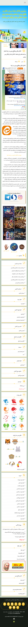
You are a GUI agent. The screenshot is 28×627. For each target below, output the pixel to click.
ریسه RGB (22, 386)
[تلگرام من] (19, 604)
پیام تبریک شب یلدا (20, 559)
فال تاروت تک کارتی (20, 489)
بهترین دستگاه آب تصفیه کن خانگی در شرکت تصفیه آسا (13, 529)
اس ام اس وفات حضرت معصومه (18, 274)
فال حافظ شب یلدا (20, 556)
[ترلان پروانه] (14, 46)
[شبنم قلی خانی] (6, 46)
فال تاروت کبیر (21, 483)
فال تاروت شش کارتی (20, 501)
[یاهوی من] (23, 604)
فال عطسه (22, 580)
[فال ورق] (8, 235)
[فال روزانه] (8, 212)
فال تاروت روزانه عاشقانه (19, 513)
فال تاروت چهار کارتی (20, 495)
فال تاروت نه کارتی (20, 504)
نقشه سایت (7, 616)
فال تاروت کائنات (21, 486)
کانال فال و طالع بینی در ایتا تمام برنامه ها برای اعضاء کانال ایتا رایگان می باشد (15, 54)
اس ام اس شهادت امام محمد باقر (18, 277)
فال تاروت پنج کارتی (20, 498)
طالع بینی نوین (21, 583)
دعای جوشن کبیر (21, 351)
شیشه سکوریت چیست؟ (19, 537)
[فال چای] (20, 235)
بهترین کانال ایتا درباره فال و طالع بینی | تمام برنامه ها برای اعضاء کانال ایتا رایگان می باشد (14, 14)
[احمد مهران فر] (22, 46)
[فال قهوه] (20, 223)
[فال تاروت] (20, 212)
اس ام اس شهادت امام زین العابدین (17, 268)
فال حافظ (22, 550)
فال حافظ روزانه (21, 553)
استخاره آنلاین (21, 293)
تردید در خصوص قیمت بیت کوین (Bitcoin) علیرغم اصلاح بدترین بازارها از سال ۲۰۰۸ (15, 533)
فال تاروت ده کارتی (20, 507)
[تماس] (8, 604)
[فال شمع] (8, 223)
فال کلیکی (22, 365)
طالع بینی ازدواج (21, 341)
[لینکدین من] (10, 607)
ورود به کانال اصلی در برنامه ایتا (14, 155)
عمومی (17, 256)
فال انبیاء (22, 304)
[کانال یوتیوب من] (14, 607)
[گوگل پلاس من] (17, 607)
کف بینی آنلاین (21, 330)
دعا (23, 354)
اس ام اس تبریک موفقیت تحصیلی (18, 271)
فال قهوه (22, 314)
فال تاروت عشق (21, 510)
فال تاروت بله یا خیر (20, 516)
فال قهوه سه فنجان (20, 317)
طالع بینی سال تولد (20, 469)
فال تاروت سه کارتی (20, 492)
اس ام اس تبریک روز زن (19, 283)
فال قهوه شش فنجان (20, 320)
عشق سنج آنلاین (21, 375)
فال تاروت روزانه (21, 480)
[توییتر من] (4, 604)
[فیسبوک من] (15, 604)
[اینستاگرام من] (12, 604)
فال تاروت (22, 519)
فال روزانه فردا (21, 594)
